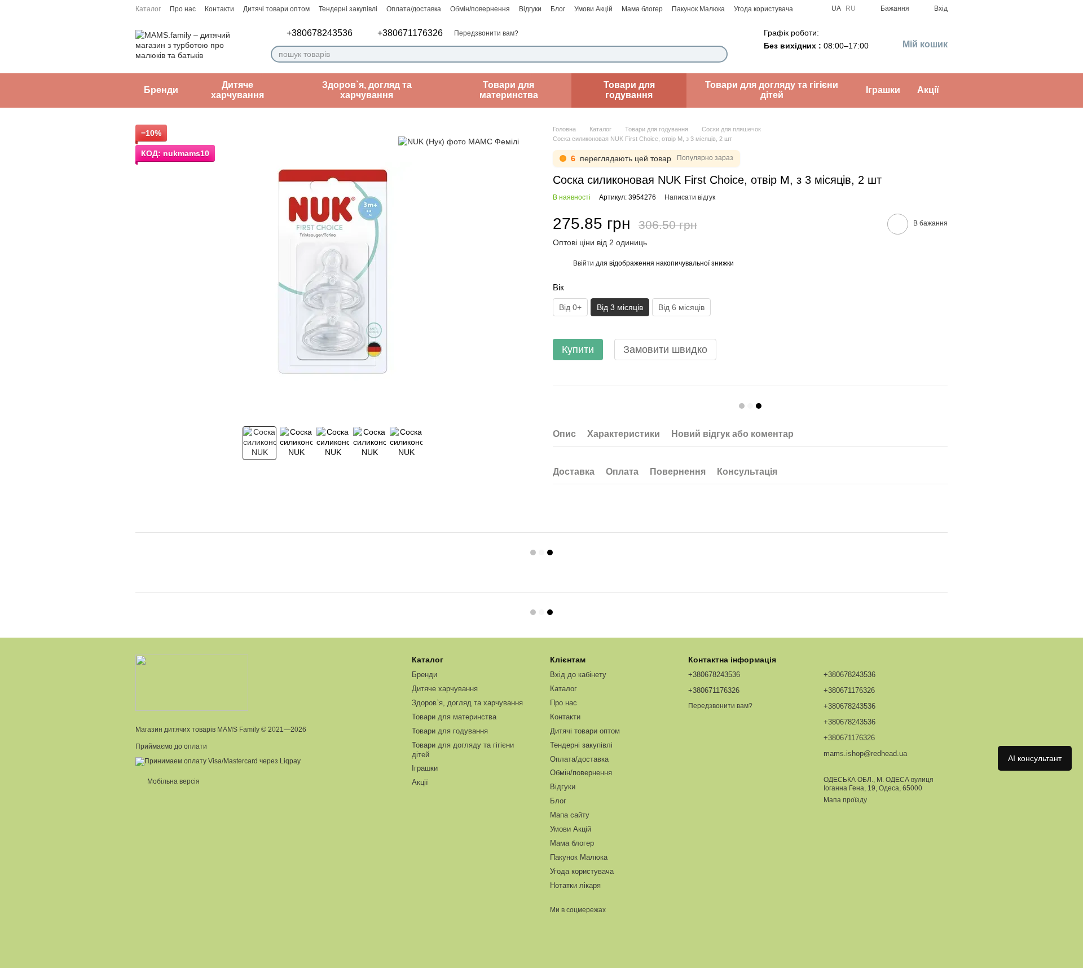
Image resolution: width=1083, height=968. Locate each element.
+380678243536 (320, 33)
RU (851, 8)
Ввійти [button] (583, 263)
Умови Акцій (593, 9)
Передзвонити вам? (486, 33)
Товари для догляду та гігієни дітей (771, 90)
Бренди (161, 90)
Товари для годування (629, 90)
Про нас (183, 9)
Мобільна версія (173, 781)
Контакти (219, 9)
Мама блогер (642, 9)
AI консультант (1035, 758)
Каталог (148, 9)
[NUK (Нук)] (458, 141)
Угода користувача (763, 9)
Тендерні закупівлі (348, 9)
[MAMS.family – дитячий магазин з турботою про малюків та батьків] (191, 682)
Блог (558, 9)
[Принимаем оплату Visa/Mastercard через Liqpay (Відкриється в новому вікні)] (218, 761)
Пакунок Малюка (698, 9)
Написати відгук (689, 197)
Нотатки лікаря (575, 885)
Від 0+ (570, 307)
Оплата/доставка (413, 9)
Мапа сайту (569, 815)
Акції (928, 90)
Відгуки (530, 9)
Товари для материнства (508, 90)
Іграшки (883, 90)
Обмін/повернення (480, 9)
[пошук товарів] (719, 54)
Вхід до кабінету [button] (578, 674)
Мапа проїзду (845, 800)
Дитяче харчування (237, 90)
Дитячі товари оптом (276, 9)
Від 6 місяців (681, 307)
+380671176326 (410, 33)
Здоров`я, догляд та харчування (367, 90)
